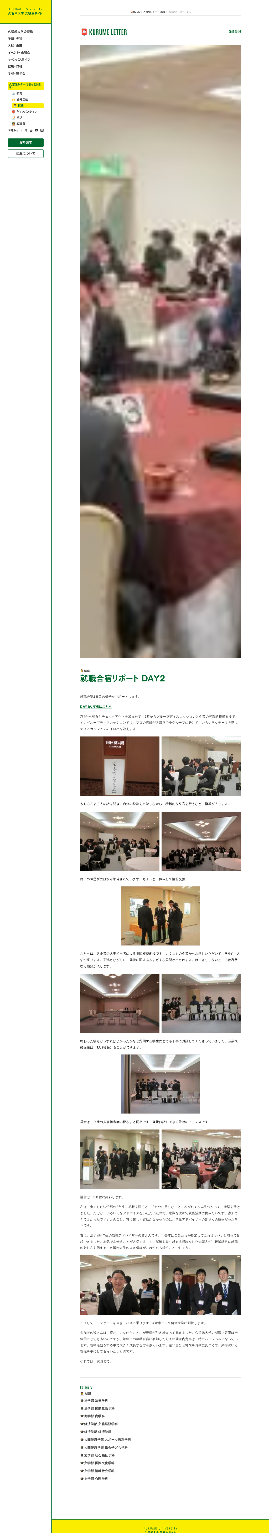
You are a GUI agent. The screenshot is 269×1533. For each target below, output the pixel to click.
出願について (25, 153)
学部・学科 (15, 38)
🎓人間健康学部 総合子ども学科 (104, 1447)
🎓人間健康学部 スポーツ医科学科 (105, 1439)
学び (17, 117)
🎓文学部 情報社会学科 (97, 1471)
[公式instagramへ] (31, 130)
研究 (17, 93)
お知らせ (13, 130)
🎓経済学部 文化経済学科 (99, 1424)
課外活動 (20, 99)
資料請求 (25, 142)
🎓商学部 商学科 (92, 1416)
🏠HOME (135, 11)
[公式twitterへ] (26, 130)
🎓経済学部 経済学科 (95, 1432)
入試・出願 (15, 45)
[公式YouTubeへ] (36, 130)
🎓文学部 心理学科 (94, 1479)
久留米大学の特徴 (20, 31)
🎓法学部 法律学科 (94, 1400)
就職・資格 (15, 66)
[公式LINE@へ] (42, 130)
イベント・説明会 (19, 52)
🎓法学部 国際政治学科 (97, 1408)
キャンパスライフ (19, 59)
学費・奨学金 (16, 73)
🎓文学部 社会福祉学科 (97, 1455)
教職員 (18, 123)
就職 (18, 105)
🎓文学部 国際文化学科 (97, 1463)
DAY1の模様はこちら (96, 706)
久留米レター (25, 86)
